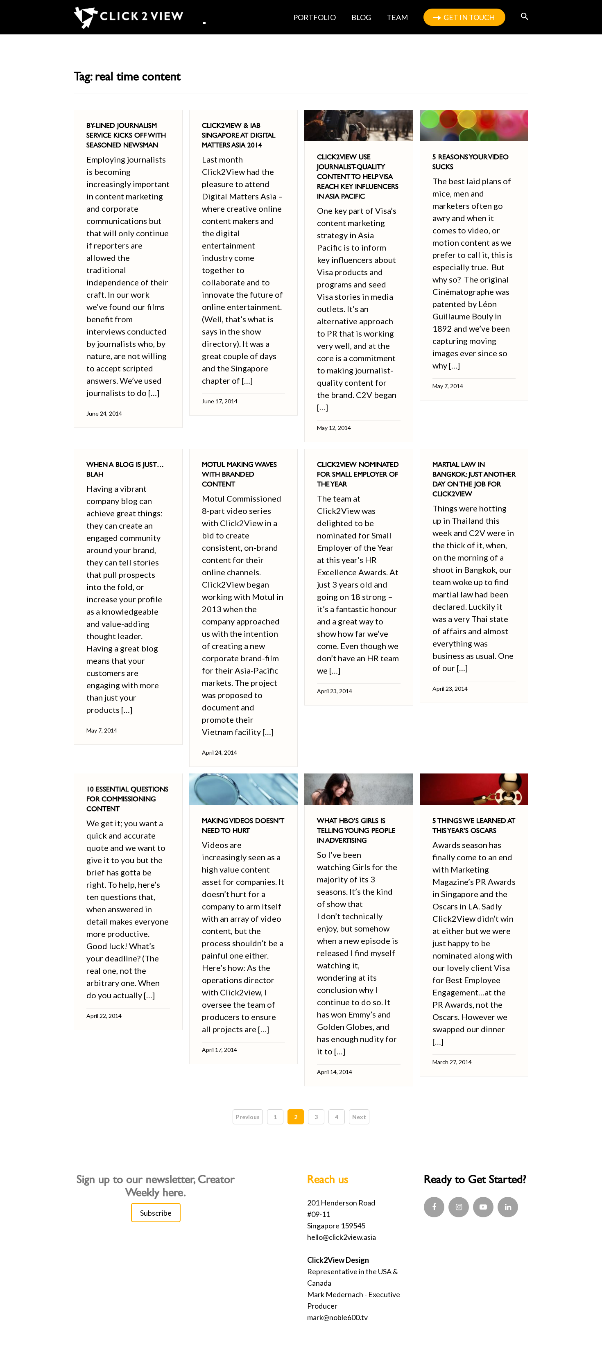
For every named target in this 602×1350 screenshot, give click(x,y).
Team (397, 17)
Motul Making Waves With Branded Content (239, 474)
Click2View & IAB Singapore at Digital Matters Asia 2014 (238, 135)
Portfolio (314, 17)
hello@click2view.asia (341, 1236)
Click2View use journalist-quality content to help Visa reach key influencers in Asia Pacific (357, 176)
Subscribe (156, 1212)
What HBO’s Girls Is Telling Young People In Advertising (356, 830)
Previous (248, 1116)
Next (359, 1116)
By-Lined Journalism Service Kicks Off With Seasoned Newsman (126, 135)
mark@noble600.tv (337, 1317)
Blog (361, 17)
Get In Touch (469, 17)
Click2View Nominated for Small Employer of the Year (358, 474)
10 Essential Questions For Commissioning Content (127, 799)
